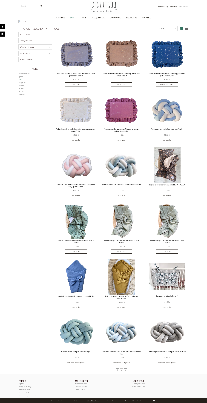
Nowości (21, 92)
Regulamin (21, 384)
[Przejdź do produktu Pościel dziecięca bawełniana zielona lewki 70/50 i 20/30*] (76, 221)
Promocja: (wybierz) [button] (26, 59)
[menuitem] (60, 17)
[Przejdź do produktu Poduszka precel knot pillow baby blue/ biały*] (167, 110)
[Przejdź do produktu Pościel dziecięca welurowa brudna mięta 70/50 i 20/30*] (167, 221)
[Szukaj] (41, 6)
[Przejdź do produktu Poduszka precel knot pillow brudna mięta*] (76, 332)
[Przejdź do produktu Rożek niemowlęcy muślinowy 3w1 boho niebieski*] (76, 276)
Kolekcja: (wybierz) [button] (26, 41)
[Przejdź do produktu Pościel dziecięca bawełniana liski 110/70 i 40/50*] (167, 165)
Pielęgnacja (22, 83)
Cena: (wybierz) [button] (25, 53)
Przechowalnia (80, 390)
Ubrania (21, 89)
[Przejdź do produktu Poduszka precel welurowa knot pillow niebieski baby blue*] (121, 332)
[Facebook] (2, 26)
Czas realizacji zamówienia (27, 396)
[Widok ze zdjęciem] (181, 28)
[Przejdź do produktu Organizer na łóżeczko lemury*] (167, 276)
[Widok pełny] (186, 28)
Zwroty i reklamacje (25, 387)
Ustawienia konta (81, 387)
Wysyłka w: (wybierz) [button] (27, 47)
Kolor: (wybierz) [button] (25, 34)
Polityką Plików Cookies (93, 400)
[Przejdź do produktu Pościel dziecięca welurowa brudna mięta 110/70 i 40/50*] (121, 221)
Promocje (21, 95)
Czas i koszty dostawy (25, 393)
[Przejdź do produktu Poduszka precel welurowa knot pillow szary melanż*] (167, 332)
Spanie (20, 77)
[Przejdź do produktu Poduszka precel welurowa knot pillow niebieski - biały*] (121, 165)
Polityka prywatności (138, 384)
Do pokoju (22, 86)
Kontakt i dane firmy (138, 387)
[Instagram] (2, 34)
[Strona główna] (105, 7)
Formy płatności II (24, 390)
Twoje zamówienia (81, 384)
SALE (20, 80)
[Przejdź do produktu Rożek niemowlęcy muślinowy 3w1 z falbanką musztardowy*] (121, 276)
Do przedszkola (24, 74)
